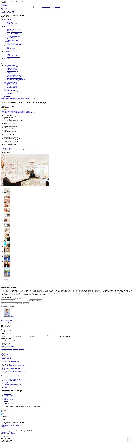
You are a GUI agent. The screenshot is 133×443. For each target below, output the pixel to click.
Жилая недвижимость (12, 43)
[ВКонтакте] (2, 109)
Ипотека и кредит (11, 39)
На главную (4, 432)
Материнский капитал (13, 34)
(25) (12, 69)
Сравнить (32, 112)
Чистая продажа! (5, 351)
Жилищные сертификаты (13, 36)
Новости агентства (12, 50)
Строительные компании (13, 55)
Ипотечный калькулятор (7, 148)
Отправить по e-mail (24, 111)
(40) (12, 68)
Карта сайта (10, 432)
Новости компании (7, 415)
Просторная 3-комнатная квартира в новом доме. (13, 371)
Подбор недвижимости (13, 30)
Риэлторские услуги (12, 27)
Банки (8, 54)
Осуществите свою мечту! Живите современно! (13, 365)
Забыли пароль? (46, 7)
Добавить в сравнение (24, 112)
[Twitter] (3, 109)
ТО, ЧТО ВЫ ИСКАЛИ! (7, 346)
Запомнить (38, 7)
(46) (12, 66)
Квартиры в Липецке (22, 98)
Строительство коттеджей (13, 57)
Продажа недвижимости (13, 29)
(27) (15, 78)
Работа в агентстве (12, 23)
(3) (12, 87)
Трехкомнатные (32, 98)
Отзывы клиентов (11, 25)
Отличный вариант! (6, 358)
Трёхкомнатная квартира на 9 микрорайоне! (12, 349)
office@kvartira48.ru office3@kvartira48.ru (11, 425)
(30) (13, 91)
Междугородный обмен (13, 33)
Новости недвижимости (8, 412)
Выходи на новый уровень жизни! (10, 361)
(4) (13, 80)
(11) (12, 86)
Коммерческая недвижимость (14, 32)
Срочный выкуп (11, 37)
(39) (17, 79)
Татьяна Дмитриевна (6, 319)
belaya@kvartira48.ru (6, 331)
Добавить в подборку (6, 111)
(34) (12, 83)
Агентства (9, 52)
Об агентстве (10, 21)
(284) (14, 75)
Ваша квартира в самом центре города (11, 368)
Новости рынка (11, 48)
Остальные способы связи (7, 12)
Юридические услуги (12, 40)
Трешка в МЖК (5, 354)
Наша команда (10, 22)
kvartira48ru (4, 426)
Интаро (13, 433)
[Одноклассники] (5, 109)
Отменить (57, 7)
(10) (12, 71)
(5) (10, 72)
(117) (14, 76)
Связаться (12, 316)
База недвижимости (10, 98)
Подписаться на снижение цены (9, 112)
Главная (3, 98)
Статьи (8, 47)
